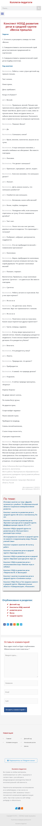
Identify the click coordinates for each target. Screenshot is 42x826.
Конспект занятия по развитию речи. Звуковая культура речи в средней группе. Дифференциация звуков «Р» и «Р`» (20, 522)
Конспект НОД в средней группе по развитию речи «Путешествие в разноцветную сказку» (17, 530)
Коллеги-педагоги (21, 2)
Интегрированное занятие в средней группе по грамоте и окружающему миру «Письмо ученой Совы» (20, 539)
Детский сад (15, 604)
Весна (12, 613)
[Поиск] (39, 8)
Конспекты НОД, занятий (20, 607)
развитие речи (16, 610)
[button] (2, 14)
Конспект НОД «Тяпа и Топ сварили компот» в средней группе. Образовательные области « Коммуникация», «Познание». (20, 584)
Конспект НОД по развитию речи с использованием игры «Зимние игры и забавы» (18, 564)
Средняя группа (16, 616)
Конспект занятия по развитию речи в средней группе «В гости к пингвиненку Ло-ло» (20, 514)
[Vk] (19, 808)
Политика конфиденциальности (21, 820)
